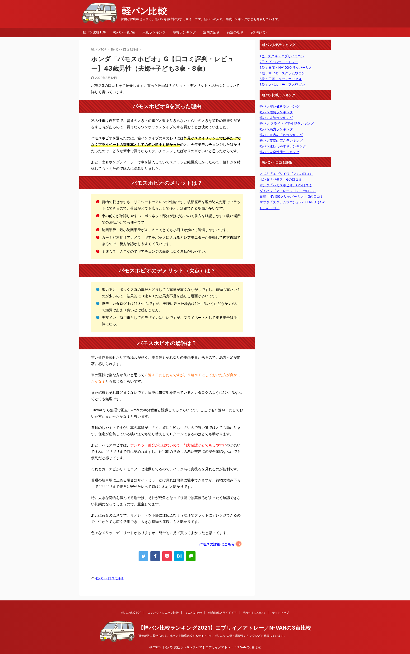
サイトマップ (280, 612)
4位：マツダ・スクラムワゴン (282, 73)
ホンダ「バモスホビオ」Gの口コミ (286, 185)
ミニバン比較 (193, 612)
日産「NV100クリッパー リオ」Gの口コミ (291, 196)
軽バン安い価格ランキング (279, 106)
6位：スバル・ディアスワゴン (282, 84)
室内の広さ (211, 32)
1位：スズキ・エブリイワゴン (282, 56)
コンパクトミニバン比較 (163, 612)
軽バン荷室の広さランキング (281, 140)
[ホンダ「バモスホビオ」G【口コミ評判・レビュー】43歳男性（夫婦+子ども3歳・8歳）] (179, 556)
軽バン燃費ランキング (276, 112)
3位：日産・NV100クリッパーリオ (286, 67)
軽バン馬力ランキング (276, 129)
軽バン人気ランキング (276, 118)
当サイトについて (254, 612)
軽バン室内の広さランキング (281, 135)
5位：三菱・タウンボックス (281, 79)
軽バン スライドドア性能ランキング (287, 123)
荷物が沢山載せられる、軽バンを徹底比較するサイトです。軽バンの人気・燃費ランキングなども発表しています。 (212, 635)
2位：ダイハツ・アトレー (279, 62)
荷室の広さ (235, 32)
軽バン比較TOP (94, 32)
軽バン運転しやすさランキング (283, 146)
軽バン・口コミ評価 (110, 578)
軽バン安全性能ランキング (279, 152)
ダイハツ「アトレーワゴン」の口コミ (288, 191)
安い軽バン (259, 32)
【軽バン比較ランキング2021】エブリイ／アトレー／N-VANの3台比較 (224, 628)
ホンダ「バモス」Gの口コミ (281, 179)
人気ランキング (154, 32)
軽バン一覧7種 (124, 32)
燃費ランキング (184, 32)
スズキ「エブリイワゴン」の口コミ (286, 174)
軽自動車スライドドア (222, 612)
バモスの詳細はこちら (217, 544)
